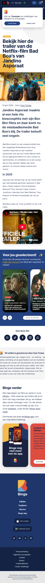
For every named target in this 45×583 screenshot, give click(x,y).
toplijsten (12, 409)
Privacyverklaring (22, 552)
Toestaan (12, 23)
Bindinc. (22, 561)
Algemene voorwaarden (21, 555)
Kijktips (22, 501)
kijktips (6, 396)
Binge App (22, 513)
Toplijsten (22, 505)
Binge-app (29, 416)
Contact (22, 557)
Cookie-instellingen (22, 567)
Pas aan (18, 2)
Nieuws (22, 509)
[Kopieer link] (38, 338)
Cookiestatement (22, 563)
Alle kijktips (32, 317)
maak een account (11, 262)
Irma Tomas (25, 105)
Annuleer (31, 23)
